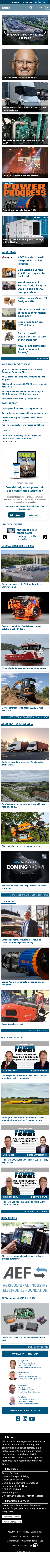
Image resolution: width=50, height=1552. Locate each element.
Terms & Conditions (20, 1545)
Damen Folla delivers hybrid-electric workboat (24, 668)
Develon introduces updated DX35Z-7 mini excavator (22, 709)
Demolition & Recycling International (20, 1483)
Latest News (9, 252)
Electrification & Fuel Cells (17, 723)
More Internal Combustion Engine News (28, 717)
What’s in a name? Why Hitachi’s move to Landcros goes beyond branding (21, 941)
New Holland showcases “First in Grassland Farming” (32, 349)
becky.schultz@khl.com (32, 1367)
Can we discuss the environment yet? (21, 77)
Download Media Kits (12, 1522)
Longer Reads (8, 901)
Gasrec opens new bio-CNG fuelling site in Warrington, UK (22, 585)
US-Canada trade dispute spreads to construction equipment (32, 313)
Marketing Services (11, 1517)
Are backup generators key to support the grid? (23, 141)
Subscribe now (16, 515)
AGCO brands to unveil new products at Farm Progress (31, 260)
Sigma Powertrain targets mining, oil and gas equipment (24, 983)
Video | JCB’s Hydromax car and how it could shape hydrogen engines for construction (23, 1119)
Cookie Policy (36, 1532)
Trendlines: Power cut (12, 1023)
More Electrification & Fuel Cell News (29, 895)
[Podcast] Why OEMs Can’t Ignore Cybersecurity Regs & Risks (25, 1161)
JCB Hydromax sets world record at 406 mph (23, 424)
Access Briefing (10, 1473)
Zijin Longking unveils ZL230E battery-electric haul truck (32, 273)
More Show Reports (38, 1347)
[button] (45, 32)
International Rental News (15, 1486)
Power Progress (10, 1492)
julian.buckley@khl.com (32, 1379)
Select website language (22, 2)
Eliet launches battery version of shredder (22, 846)
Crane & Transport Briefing (15, 1476)
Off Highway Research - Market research (22, 1496)
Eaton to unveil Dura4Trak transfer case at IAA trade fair (32, 336)
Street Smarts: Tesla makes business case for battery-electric (25, 109)
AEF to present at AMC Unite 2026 (18, 1298)
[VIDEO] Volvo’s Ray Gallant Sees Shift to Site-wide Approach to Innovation (24, 1077)
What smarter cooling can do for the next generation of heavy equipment (22, 437)
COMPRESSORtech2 (12, 1489)
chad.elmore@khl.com (32, 1392)
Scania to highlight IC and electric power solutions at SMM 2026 (21, 627)
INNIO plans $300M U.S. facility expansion (25, 36)
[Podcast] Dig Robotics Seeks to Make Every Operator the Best (23, 1203)
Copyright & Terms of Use (32, 1541)
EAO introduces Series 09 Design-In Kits (32, 299)
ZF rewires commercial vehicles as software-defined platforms (23, 1257)
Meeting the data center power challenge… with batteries (24, 240)
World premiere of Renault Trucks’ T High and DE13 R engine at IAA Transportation (33, 287)
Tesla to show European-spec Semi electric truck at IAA (23, 763)
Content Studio (13, 1541)
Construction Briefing (12, 1479)
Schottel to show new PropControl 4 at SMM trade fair (24, 887)
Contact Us (16, 1536)
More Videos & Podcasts (36, 1211)
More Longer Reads (38, 1031)
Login (40, 8)
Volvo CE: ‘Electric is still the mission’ (21, 175)
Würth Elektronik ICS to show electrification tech (23, 1339)
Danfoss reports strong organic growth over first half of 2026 (23, 805)
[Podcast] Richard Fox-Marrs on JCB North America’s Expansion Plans (22, 371)
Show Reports (9, 1218)
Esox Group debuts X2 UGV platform (30, 323)
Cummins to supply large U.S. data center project (22, 419)
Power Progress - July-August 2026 (19, 210)
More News (42, 358)
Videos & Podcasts (11, 1037)
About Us (12, 1532)
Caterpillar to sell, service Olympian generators (25, 412)
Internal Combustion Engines (17, 546)
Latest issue (34, 515)
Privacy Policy (23, 1532)
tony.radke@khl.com (31, 1403)
